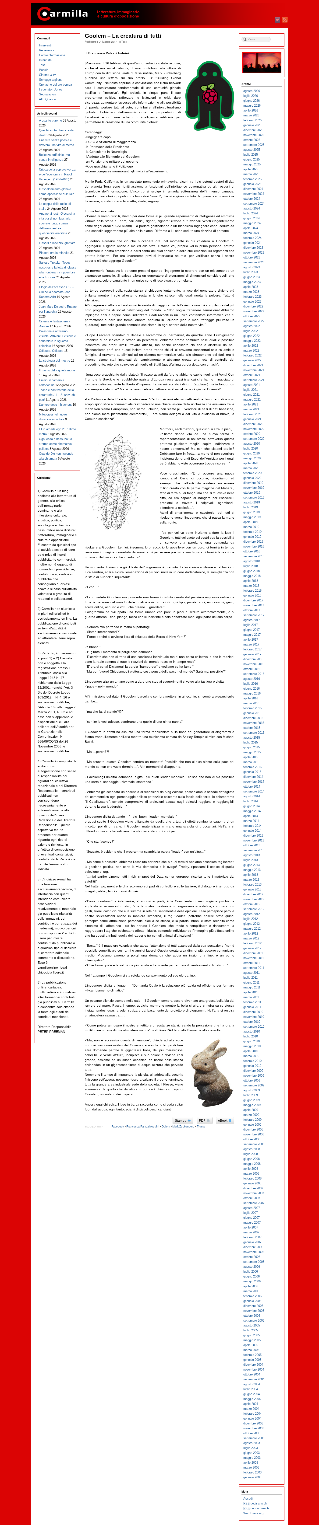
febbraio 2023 (252, 296)
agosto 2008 (251, 1149)
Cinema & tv (47, 75)
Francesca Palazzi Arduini (142, 1126)
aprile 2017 (250, 639)
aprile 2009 (250, 1110)
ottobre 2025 (251, 140)
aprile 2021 (250, 404)
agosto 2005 (251, 1325)
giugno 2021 (251, 394)
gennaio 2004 (252, 1418)
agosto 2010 (251, 1031)
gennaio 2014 (252, 830)
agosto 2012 (251, 914)
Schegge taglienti (50, 79)
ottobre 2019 (251, 492)
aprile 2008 (250, 1168)
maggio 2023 (252, 282)
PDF (202, 1120)
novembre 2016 (253, 664)
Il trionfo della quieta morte (57, 370)
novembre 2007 (253, 1193)
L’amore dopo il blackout (55, 404)
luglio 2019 (250, 507)
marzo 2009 (251, 1115)
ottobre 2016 (251, 669)
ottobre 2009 (251, 1080)
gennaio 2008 (252, 1183)
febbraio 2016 (252, 708)
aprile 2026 (250, 110)
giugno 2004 (251, 1394)
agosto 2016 (251, 678)
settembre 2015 (253, 732)
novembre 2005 (253, 1310)
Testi (124, 41)
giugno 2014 (251, 806)
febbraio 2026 (252, 120)
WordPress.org (253, 1513)
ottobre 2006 (251, 1257)
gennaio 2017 (252, 654)
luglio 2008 (250, 1154)
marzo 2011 (251, 997)
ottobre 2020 (251, 434)
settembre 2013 (253, 850)
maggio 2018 (252, 576)
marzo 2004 (251, 1408)
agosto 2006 (251, 1266)
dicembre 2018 (253, 541)
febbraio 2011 (252, 1002)
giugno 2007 (251, 1217)
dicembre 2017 (253, 600)
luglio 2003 (250, 1448)
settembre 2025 (253, 145)
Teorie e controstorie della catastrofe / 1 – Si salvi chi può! (57, 394)
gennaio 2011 (252, 1007)
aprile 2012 (250, 933)
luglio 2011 (250, 977)
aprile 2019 (250, 522)
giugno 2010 (251, 1041)
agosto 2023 (251, 267)
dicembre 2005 (253, 1306)
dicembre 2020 (253, 424)
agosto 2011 (251, 972)
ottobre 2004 (251, 1374)
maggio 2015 (252, 752)
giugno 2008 (251, 1159)
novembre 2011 (253, 958)
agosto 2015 (251, 737)
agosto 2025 (251, 149)
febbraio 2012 (252, 943)
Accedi (248, 1498)
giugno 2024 (251, 218)
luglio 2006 (250, 1271)
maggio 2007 (252, 1222)
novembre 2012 (253, 899)
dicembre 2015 (253, 718)
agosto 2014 (251, 796)
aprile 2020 (250, 463)
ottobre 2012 (251, 904)
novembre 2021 (253, 370)
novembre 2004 (253, 1369)
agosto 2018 (251, 561)
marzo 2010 (251, 1056)
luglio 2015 (250, 742)
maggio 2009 (252, 1105)
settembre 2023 (253, 262)
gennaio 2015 (252, 772)
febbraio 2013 (252, 884)
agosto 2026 (251, 91)
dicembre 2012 (253, 894)
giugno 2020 (251, 453)
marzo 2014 (251, 821)
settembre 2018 (253, 556)
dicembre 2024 (253, 189)
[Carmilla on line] (159, 14)
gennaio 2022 (252, 360)
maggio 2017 (252, 634)
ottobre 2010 (251, 1021)
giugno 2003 (251, 1453)
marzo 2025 (251, 174)
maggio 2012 (252, 928)
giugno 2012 (251, 923)
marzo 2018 (251, 585)
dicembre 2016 (253, 659)
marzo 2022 (251, 350)
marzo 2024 (251, 233)
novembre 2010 (253, 1017)
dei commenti (256, 1508)
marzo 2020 (251, 468)
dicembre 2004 (253, 1364)
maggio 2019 (252, 517)
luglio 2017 (250, 625)
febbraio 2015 (252, 767)
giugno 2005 (251, 1335)
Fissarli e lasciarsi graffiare (57, 243)
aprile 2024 (250, 228)
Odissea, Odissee (51, 350)
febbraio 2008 (252, 1178)
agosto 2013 (251, 855)
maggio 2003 (252, 1457)
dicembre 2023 (253, 247)
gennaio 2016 (252, 713)
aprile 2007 (250, 1227)
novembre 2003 (253, 1428)
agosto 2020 (251, 443)
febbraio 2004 (252, 1413)
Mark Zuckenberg (183, 1126)
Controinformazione (52, 55)
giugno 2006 (251, 1276)
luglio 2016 (250, 683)
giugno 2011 (251, 982)
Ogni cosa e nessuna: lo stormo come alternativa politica (55, 443)
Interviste (45, 60)
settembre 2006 (253, 1261)
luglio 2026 (250, 96)
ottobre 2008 (251, 1139)
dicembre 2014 (253, 776)
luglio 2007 (250, 1212)
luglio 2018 (250, 566)
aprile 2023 (250, 287)
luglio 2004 (250, 1389)
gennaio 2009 (252, 1124)
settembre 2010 (253, 1026)
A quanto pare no (50, 120)
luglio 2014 (250, 801)
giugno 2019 (251, 512)
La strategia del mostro (54, 360)
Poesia (43, 70)
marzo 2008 (251, 1173)
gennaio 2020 (252, 478)
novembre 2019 (253, 487)
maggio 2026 (252, 105)
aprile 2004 (250, 1404)
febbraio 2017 (252, 649)
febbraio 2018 (252, 590)
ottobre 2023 (251, 257)
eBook (223, 1120)
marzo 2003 (251, 1467)
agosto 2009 (251, 1090)
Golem (166, 1126)
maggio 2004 (252, 1399)
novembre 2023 (253, 252)
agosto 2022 (251, 326)
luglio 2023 (250, 272)
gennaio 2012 (252, 948)
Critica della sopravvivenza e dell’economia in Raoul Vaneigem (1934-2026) (57, 174)
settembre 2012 (253, 909)
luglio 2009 (250, 1095)
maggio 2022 (252, 340)
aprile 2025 (250, 169)
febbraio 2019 (252, 532)
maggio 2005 (252, 1340)
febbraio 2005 (252, 1355)
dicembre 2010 (253, 1012)
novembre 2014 (253, 781)
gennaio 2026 (252, 125)
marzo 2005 (251, 1350)
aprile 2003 (250, 1462)
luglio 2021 (250, 389)
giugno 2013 (251, 865)
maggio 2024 (252, 223)
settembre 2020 (253, 438)
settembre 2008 (253, 1144)
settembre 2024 (253, 203)
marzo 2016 (251, 703)
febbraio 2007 (252, 1237)
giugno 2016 (251, 688)
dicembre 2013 (253, 835)
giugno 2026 (251, 100)
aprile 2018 (250, 581)
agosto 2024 (251, 208)
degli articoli (255, 1503)
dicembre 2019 (253, 483)
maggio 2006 (252, 1281)
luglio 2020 (250, 448)
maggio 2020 (252, 458)
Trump (201, 1126)
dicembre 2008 (253, 1129)
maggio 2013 (252, 870)
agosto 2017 (251, 620)
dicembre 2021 (253, 365)
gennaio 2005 (252, 1359)
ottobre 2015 (251, 727)
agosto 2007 (251, 1208)
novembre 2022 (253, 311)
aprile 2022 (250, 345)
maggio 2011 (251, 987)
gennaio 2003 (252, 1477)
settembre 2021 (253, 380)
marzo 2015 (251, 762)
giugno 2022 (251, 336)
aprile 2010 (250, 1051)
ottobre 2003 (251, 1433)
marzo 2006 (251, 1291)
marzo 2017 (251, 644)
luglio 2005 (250, 1330)
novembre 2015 (253, 723)
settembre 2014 (253, 791)
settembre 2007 (253, 1203)
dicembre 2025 (253, 130)
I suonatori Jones (50, 89)
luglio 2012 (250, 919)
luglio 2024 (250, 213)
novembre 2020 (253, 429)
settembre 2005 (253, 1320)
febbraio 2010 (252, 1061)
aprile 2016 (250, 698)
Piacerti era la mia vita (54, 253)
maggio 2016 (252, 693)
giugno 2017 (251, 630)
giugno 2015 (251, 747)
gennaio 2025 (252, 184)
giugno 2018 (251, 571)
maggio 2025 (252, 164)
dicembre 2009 (253, 1070)
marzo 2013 (251, 879)
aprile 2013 (250, 874)
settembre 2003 (253, 1438)
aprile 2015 (250, 757)
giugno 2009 (251, 1100)
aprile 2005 (250, 1345)
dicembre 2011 (253, 953)
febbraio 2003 (252, 1472)
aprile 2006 (250, 1286)
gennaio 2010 (252, 1066)
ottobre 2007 (251, 1198)
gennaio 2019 (252, 536)
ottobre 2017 (251, 610)
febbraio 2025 (252, 179)
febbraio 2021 (252, 414)
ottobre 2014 (251, 786)
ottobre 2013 (251, 845)
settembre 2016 (253, 674)
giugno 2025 (251, 159)
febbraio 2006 (252, 1296)
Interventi (45, 45)
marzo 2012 (251, 938)
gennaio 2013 (252, 889)
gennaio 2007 (252, 1242)
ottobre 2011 (251, 963)
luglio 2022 (250, 331)
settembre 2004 (253, 1379)
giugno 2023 (251, 277)
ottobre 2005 (251, 1315)
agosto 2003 (251, 1443)
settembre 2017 (253, 615)
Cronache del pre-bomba (55, 84)
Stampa (181, 1120)
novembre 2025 (253, 135)
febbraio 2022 (252, 355)
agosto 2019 (251, 502)
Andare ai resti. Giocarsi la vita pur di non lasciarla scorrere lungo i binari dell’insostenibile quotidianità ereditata (57, 223)
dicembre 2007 (253, 1188)
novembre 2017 (253, 605)
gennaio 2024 (252, 242)
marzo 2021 (251, 409)
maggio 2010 (252, 1046)
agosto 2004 (251, 1384)
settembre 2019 (253, 497)
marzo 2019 (251, 527)
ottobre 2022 (251, 316)
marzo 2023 (251, 291)
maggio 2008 (252, 1164)
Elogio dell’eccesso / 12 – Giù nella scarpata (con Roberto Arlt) (56, 292)
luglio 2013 (250, 860)
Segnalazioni (47, 94)
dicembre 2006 (253, 1247)
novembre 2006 (253, 1252)
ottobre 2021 (251, 375)
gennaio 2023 (252, 301)
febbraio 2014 (252, 825)
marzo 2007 (251, 1232)
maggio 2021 (252, 399)
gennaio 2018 (252, 595)
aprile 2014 (250, 816)
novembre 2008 (253, 1134)
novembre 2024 (253, 193)
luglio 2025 (250, 154)
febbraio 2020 (252, 473)
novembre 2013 (253, 840)
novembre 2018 (253, 546)
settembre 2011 (253, 968)
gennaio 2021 (252, 419)
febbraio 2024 (252, 238)
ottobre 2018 (251, 551)
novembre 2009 (253, 1075)
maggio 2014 (252, 811)
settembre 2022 (253, 321)
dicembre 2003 (253, 1423)
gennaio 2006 (252, 1301)
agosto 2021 (251, 385)
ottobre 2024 (251, 198)
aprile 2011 (250, 992)
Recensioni (46, 50)
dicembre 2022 (253, 306)
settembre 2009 (253, 1085)
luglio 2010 (250, 1036)
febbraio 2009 (252, 1119)
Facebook (117, 1126)
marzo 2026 (251, 115)
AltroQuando (47, 99)
